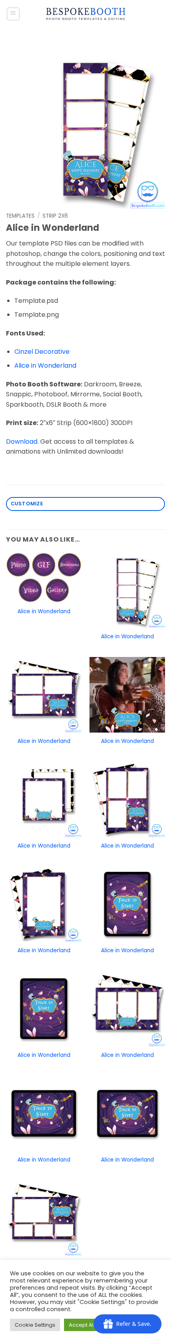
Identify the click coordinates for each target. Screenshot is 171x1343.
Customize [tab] (27, 503)
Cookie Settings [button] (35, 1325)
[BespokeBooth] (86, 14)
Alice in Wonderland (45, 365)
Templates (20, 216)
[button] (13, 14)
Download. (22, 441)
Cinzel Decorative (42, 351)
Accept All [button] (82, 1325)
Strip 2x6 (55, 216)
